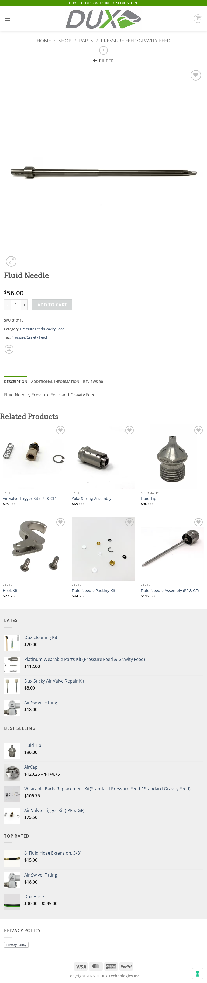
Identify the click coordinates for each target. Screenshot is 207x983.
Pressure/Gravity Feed (29, 337)
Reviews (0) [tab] (93, 381)
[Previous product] (103, 50)
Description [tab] (15, 381)
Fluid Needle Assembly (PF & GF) (170, 590)
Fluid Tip (148, 498)
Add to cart (52, 305)
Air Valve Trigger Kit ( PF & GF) (29, 498)
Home (44, 40)
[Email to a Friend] (9, 349)
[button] (7, 18)
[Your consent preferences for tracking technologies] (197, 973)
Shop (64, 40)
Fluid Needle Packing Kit (93, 590)
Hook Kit (10, 590)
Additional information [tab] (55, 381)
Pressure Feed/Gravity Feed (135, 40)
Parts (86, 40)
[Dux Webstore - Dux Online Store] (103, 18)
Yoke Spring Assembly (91, 498)
